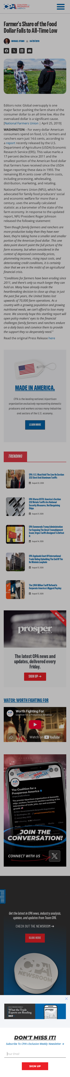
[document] (35, 538)
